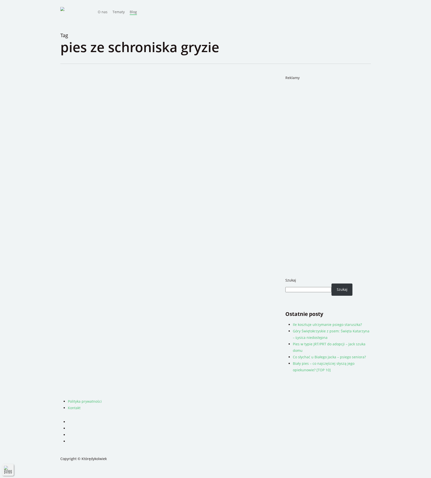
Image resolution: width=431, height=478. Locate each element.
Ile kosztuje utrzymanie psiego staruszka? (327, 324)
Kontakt (74, 407)
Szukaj (290, 280)
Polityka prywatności (85, 401)
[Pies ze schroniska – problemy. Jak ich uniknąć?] (121, 129)
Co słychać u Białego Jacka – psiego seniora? (329, 357)
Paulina (90, 108)
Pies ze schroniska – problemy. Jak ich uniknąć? (145, 118)
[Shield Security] (8, 470)
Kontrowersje (128, 108)
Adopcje (108, 108)
